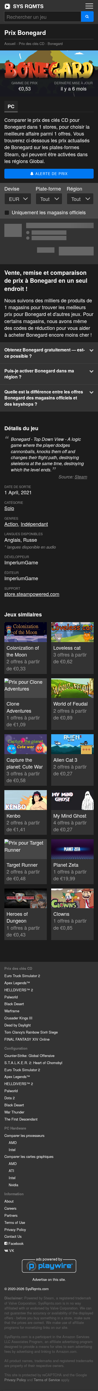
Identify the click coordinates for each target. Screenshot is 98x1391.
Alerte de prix (51, 173)
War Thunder (14, 1112)
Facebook (15, 1243)
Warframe (11, 1010)
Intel (12, 1149)
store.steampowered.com (31, 593)
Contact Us (13, 1236)
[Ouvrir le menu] (89, 6)
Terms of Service (47, 1379)
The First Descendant (21, 1119)
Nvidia (13, 1184)
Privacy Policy (15, 1229)
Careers (10, 1208)
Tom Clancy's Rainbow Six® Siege (31, 1032)
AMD (13, 1142)
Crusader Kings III (18, 1017)
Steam (81, 477)
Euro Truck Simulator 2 (22, 975)
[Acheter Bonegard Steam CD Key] (49, 241)
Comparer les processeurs (24, 1135)
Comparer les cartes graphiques (28, 1156)
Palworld (11, 996)
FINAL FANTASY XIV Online (27, 1039)
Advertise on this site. (49, 1279)
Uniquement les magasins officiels (49, 212)
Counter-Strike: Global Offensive (29, 1055)
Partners (10, 1215)
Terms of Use (14, 1222)
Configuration (15, 1048)
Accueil (24, 6)
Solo (9, 507)
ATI (11, 1170)
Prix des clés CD (31, 43)
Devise (11, 188)
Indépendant (34, 523)
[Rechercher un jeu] (87, 16)
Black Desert (14, 1003)
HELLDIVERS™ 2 (18, 989)
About (9, 1201)
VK (11, 1250)
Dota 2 (9, 1097)
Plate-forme (48, 188)
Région (74, 188)
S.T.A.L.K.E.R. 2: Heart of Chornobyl (33, 1062)
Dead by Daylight (17, 1025)
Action (11, 523)
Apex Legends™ (17, 982)
